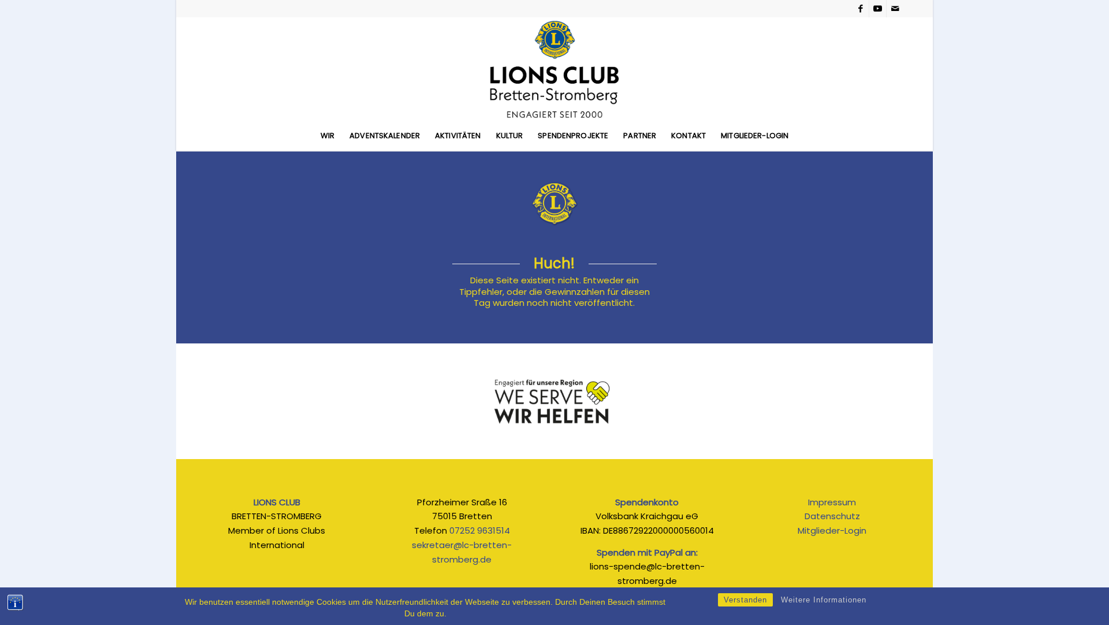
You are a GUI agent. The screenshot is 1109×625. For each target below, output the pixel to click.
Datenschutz (832, 516)
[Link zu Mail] (895, 8)
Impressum (832, 502)
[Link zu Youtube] (877, 8)
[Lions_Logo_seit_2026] (554, 69)
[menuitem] (327, 135)
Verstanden (745, 600)
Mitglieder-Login (832, 530)
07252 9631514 (479, 530)
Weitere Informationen (823, 600)
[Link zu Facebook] (860, 8)
